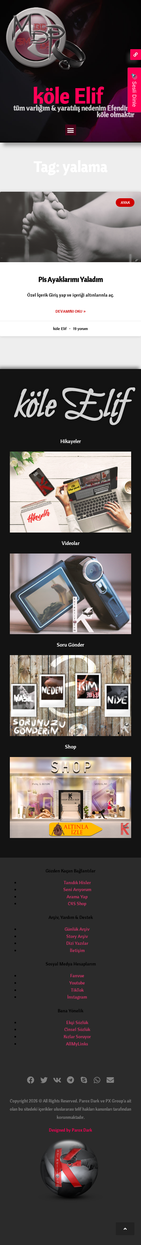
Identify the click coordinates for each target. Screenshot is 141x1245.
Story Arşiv (77, 936)
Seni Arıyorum (77, 889)
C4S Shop (77, 903)
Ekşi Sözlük (77, 1022)
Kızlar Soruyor (77, 1037)
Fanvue (77, 976)
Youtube (77, 983)
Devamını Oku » (70, 311)
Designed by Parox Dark (70, 1130)
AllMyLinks (77, 1044)
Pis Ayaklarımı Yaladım (70, 279)
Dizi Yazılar (77, 943)
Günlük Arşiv (77, 929)
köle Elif (68, 95)
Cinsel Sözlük (77, 1029)
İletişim (77, 950)
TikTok (77, 990)
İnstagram (77, 997)
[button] (70, 130)
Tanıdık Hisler (77, 882)
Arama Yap (77, 897)
